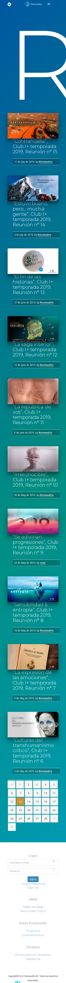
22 (45, 810)
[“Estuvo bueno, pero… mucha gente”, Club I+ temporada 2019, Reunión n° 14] (33, 188)
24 (11, 818)
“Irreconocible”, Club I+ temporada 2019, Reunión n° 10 (35, 479)
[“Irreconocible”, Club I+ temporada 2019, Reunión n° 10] (33, 459)
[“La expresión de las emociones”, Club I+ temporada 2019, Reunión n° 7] (33, 657)
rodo (43, 562)
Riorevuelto (45, 161)
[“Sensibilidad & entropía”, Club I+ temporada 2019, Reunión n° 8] (33, 589)
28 (45, 818)
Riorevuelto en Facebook (33, 954)
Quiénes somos (33, 935)
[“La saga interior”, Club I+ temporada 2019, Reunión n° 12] (33, 329)
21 (37, 810)
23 (54, 810)
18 (11, 810)
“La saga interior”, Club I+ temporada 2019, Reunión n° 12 (35, 349)
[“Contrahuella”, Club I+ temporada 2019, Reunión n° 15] (33, 125)
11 (54, 793)
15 (37, 801)
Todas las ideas (33, 906)
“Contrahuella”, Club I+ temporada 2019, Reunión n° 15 (35, 146)
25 (20, 818)
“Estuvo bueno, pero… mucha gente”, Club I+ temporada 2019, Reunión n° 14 (32, 214)
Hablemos (33, 959)
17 (54, 801)
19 (20, 810)
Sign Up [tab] (33, 887)
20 (28, 810)
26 (28, 818)
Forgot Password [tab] (33, 884)
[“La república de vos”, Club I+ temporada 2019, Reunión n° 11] (33, 391)
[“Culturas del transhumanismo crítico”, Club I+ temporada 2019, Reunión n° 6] (33, 724)
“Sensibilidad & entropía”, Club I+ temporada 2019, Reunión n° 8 (33, 612)
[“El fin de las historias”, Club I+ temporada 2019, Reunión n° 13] (33, 261)
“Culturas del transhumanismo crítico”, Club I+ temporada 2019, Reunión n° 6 (33, 750)
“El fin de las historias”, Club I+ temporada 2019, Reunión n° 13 (33, 284)
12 (11, 801)
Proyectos (33, 930)
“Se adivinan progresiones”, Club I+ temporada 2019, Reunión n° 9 (35, 544)
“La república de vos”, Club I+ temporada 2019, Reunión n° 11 (32, 414)
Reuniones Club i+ (33, 911)
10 (45, 793)
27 (37, 818)
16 (45, 801)
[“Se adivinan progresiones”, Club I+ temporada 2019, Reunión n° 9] (33, 521)
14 (28, 801)
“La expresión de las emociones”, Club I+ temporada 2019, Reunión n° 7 (34, 680)
